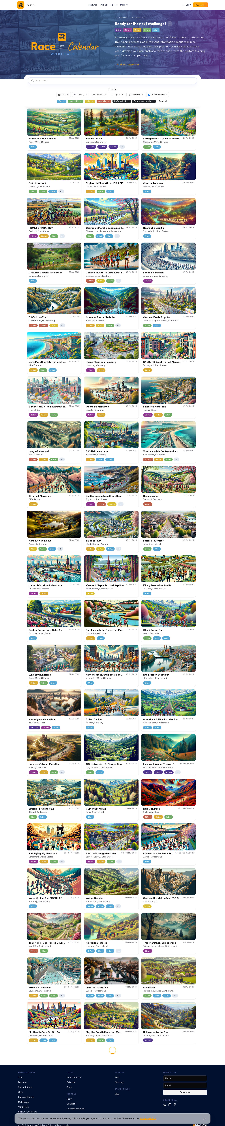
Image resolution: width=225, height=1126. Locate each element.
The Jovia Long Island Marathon (104, 853)
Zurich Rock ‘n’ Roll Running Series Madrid (53, 406)
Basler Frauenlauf (153, 540)
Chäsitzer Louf (37, 183)
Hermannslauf (151, 496)
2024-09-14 (120, 101)
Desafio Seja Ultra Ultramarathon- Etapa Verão (113, 272)
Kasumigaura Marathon (42, 719)
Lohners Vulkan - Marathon (44, 764)
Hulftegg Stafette (96, 942)
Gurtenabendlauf (96, 808)
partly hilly (74, 101)
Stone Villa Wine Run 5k (42, 138)
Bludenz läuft (93, 540)
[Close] (204, 1118)
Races (114, 5)
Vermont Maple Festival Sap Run (105, 585)
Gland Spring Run (153, 630)
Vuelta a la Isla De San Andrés (160, 451)
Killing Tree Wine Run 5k (157, 585)
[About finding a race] (170, 23)
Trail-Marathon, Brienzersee (159, 942)
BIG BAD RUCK (94, 138)
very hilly (102, 101)
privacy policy (148, 1118)
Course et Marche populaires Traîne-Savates (112, 227)
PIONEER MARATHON (41, 227)
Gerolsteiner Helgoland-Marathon (49, 1078)
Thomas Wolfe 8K (96, 1078)
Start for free (200, 5)
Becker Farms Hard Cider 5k (45, 630)
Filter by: (113, 89)
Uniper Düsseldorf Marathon (45, 585)
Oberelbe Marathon (97, 406)
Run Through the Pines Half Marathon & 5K (110, 630)
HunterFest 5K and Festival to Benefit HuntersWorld (116, 674)
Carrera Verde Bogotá (156, 317)
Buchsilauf (149, 987)
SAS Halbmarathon (97, 451)
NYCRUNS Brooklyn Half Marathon (163, 361)
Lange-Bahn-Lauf (39, 451)
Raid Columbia (151, 808)
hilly (88, 101)
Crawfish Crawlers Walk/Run (45, 272)
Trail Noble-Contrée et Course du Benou (53, 942)
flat (60, 101)
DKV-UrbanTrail (38, 317)
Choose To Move (153, 183)
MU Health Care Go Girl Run (45, 1032)
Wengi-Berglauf (95, 898)
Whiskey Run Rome (40, 674)
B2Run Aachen (94, 719)
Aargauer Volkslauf (40, 540)
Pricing (104, 5)
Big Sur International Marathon (104, 496)
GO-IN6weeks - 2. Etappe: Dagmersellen (109, 764)
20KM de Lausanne (40, 987)
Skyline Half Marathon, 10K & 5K (104, 183)
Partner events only (159, 95)
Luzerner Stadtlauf (97, 987)
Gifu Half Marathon (40, 496)
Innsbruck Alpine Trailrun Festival (162, 764)
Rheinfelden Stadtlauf (156, 674)
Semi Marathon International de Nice (50, 361)
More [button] (122, 5)
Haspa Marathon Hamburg (101, 361)
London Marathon (153, 272)
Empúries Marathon (154, 406)
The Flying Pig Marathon (43, 853)
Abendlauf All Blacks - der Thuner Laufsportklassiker (174, 719)
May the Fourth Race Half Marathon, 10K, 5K (111, 1032)
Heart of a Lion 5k (153, 227)
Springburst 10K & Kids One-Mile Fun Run (167, 138)
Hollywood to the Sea (155, 1032)
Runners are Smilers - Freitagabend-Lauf (167, 853)
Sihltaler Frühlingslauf (41, 808)
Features (92, 5)
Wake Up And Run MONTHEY (45, 898)
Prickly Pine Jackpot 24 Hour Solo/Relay (166, 1078)
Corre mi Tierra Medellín (100, 317)
